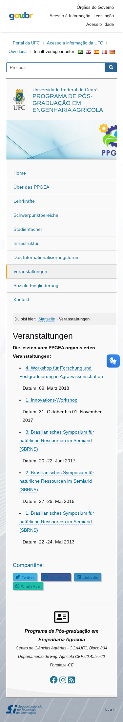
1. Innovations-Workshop (51, 400)
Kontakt (21, 299)
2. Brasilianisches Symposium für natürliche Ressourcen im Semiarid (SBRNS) (56, 481)
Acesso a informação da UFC (75, 43)
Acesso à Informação (70, 15)
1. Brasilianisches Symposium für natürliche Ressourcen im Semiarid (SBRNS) (56, 521)
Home (19, 173)
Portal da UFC (26, 43)
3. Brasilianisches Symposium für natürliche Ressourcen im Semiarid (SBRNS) (56, 440)
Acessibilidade (100, 24)
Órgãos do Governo (95, 7)
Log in (111, 709)
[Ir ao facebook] (54, 680)
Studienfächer (27, 229)
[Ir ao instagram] (62, 680)
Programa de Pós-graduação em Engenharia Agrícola (67, 103)
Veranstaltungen (30, 271)
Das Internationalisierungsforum (46, 257)
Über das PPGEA (31, 187)
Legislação (103, 15)
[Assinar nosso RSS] (71, 680)
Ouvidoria (18, 51)
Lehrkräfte (24, 201)
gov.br (21, 16)
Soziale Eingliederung (35, 285)
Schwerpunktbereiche (35, 215)
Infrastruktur (26, 243)
